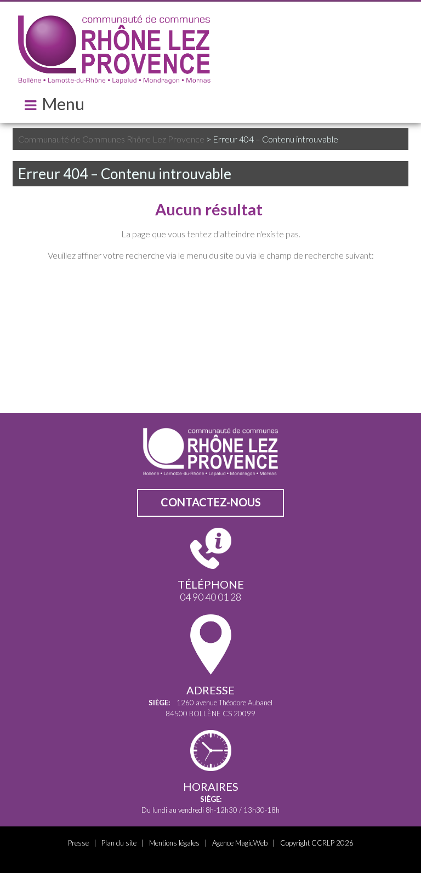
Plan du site (118, 842)
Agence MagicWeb (240, 842)
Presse (78, 842)
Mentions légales (174, 842)
